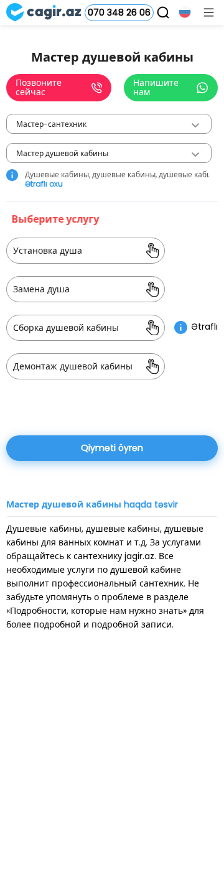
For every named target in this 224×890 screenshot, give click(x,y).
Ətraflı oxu (44, 183)
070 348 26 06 (119, 12)
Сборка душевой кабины (66, 328)
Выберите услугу (56, 219)
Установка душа (47, 250)
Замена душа (41, 289)
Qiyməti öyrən (112, 448)
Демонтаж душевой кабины (73, 366)
